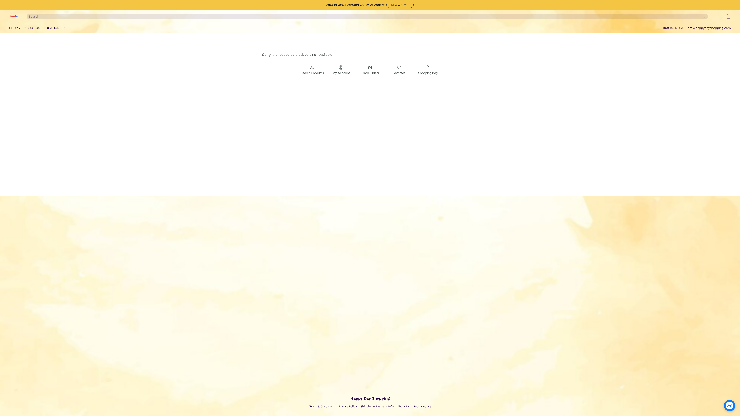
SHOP (14, 28)
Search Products (312, 73)
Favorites (398, 73)
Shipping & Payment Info (377, 406)
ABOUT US (32, 28)
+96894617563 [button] (672, 28)
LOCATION (52, 28)
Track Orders (370, 73)
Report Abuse (422, 406)
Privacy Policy (348, 406)
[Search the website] (703, 16)
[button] (400, 5)
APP (66, 28)
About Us (403, 406)
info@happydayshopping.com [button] (709, 28)
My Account (341, 73)
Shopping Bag (428, 73)
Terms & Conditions (322, 406)
